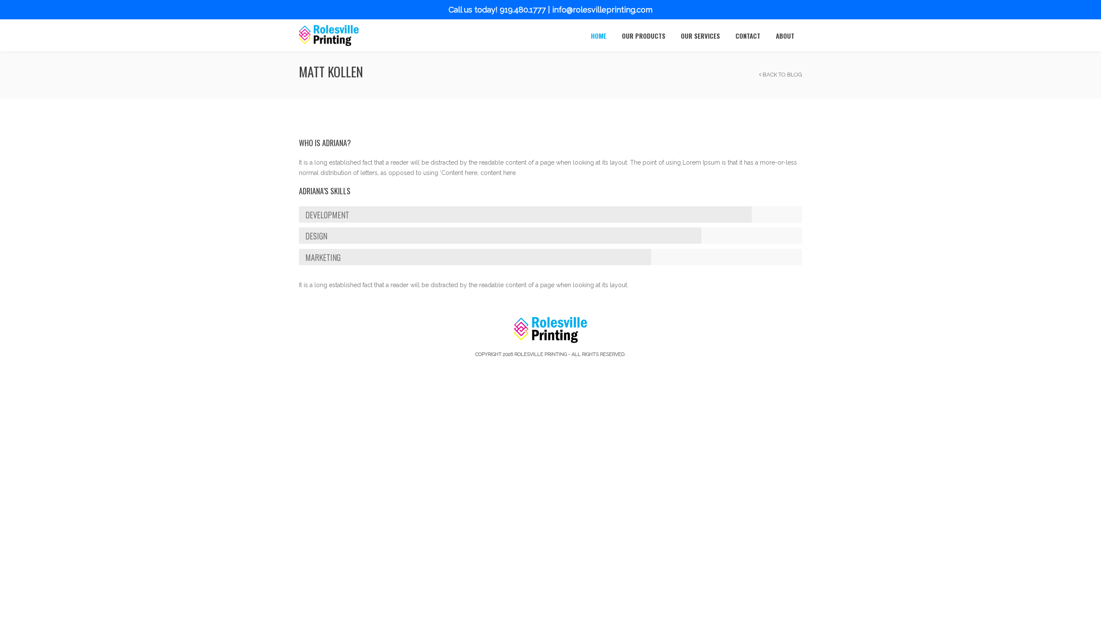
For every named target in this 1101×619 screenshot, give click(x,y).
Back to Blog (781, 74)
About (785, 35)
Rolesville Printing (540, 354)
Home (598, 35)
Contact (747, 35)
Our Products (643, 35)
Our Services (700, 35)
